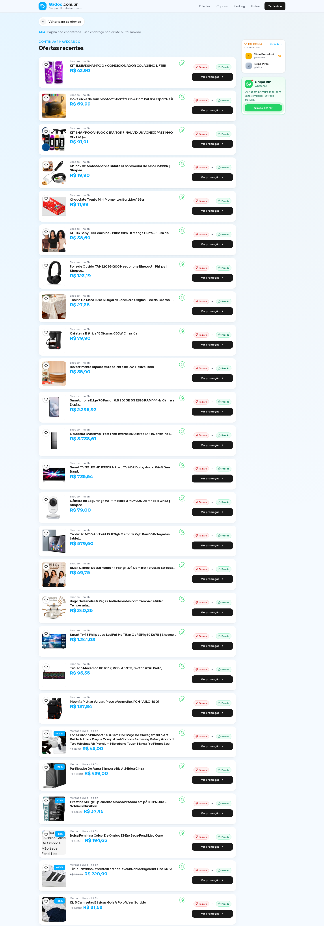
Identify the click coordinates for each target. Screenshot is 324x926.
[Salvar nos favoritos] (46, 64)
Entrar (255, 6)
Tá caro (203, 67)
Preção (225, 67)
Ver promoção (210, 77)
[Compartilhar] (182, 63)
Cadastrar (275, 6)
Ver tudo (274, 44)
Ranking (239, 6)
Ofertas (204, 6)
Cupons (222, 6)
